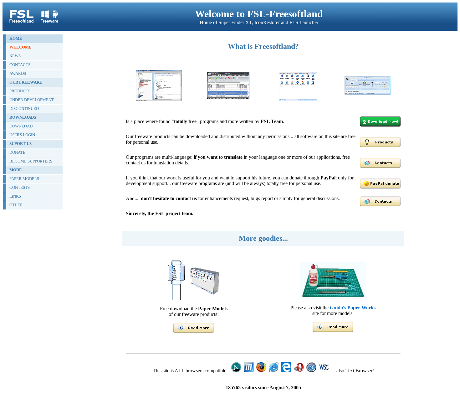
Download (21, 126)
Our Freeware (25, 82)
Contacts (19, 64)
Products (19, 91)
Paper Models (24, 178)
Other (16, 205)
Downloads (22, 117)
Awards (17, 73)
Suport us (20, 143)
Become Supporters (30, 161)
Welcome (20, 47)
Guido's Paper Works (353, 307)
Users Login (22, 134)
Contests (19, 187)
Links (15, 196)
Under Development (31, 99)
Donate (17, 152)
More (15, 170)
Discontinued (24, 108)
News (15, 56)
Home (15, 38)
